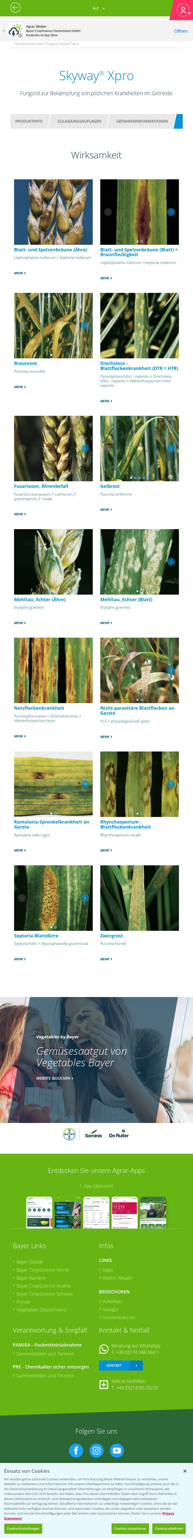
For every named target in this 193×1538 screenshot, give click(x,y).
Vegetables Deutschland (41, 1310)
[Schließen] (3, 30)
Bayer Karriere (31, 1278)
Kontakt (114, 1365)
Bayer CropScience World (43, 1270)
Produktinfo (28, 121)
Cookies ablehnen (169, 1528)
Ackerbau (112, 1301)
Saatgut (110, 1309)
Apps (108, 1270)
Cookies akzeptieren (130, 1528)
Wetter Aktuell (117, 1278)
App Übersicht (98, 1186)
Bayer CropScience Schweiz (45, 1294)
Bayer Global (30, 1262)
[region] (96, 1500)
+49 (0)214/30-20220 (137, 1388)
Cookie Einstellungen (23, 1528)
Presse (23, 1302)
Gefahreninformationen (142, 121)
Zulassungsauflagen (79, 121)
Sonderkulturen (119, 1317)
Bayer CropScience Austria (44, 1286)
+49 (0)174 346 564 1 (137, 1352)
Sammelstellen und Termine (45, 1354)
